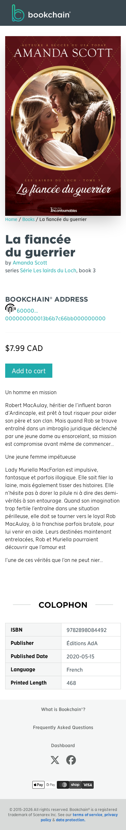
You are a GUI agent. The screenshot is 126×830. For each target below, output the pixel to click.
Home (11, 219)
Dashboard (63, 745)
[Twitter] (55, 759)
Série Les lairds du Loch (48, 270)
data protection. (70, 819)
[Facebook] (71, 759)
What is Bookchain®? (63, 709)
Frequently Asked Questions (63, 727)
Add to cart (29, 371)
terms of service (87, 814)
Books (28, 219)
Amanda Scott (30, 262)
